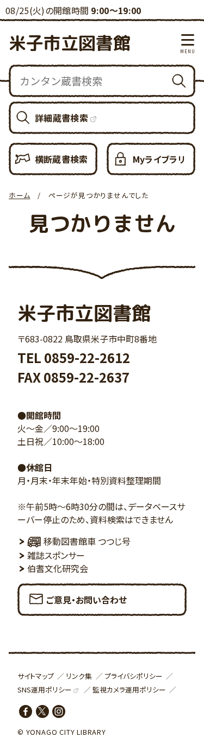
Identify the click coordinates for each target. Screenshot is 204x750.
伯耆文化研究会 (57, 568)
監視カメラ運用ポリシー (129, 689)
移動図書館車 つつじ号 (87, 541)
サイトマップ (35, 676)
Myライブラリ (159, 159)
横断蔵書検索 (61, 159)
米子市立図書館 (70, 43)
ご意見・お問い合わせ (86, 599)
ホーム (19, 195)
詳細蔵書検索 (61, 117)
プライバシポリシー (133, 676)
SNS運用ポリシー (44, 689)
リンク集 (79, 676)
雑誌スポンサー (56, 555)
